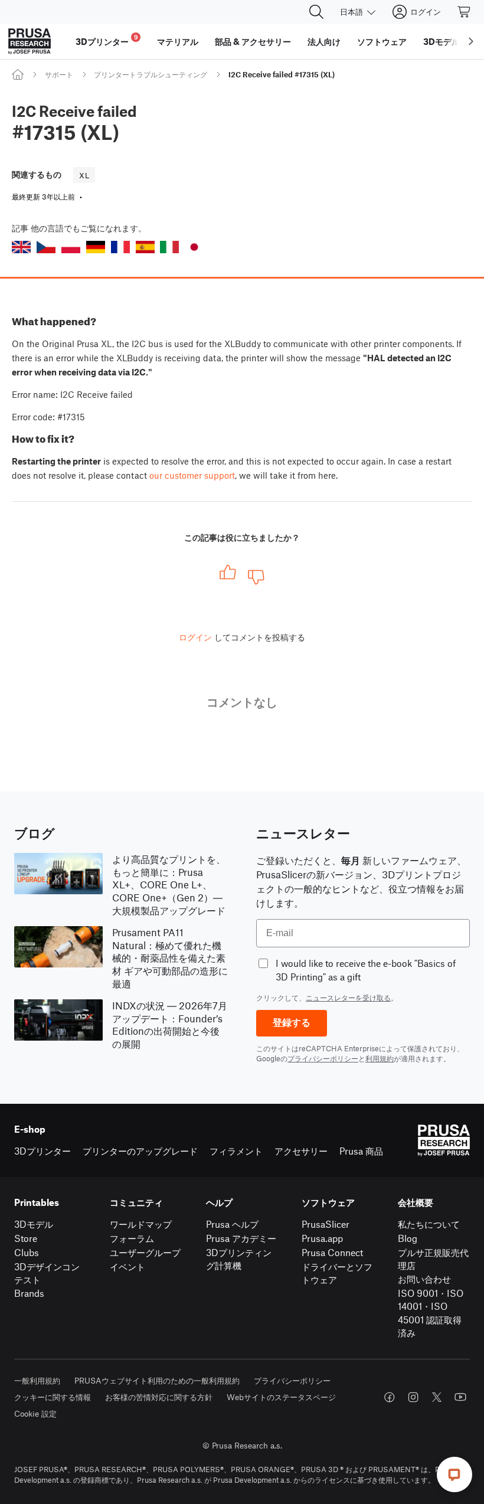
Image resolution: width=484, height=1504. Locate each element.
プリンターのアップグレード (140, 1150)
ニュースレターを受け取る (348, 997)
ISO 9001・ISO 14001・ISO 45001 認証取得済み (430, 1313)
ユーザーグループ (145, 1252)
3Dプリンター (42, 1150)
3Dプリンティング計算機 (239, 1259)
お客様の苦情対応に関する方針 (158, 1397)
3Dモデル (33, 1224)
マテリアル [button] (177, 41)
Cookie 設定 (35, 1413)
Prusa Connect (332, 1252)
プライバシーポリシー (322, 1058)
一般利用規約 (37, 1380)
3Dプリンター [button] (107, 40)
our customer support (192, 475)
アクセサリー (301, 1150)
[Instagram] (413, 1397)
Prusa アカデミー (241, 1238)
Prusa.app (322, 1238)
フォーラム (132, 1238)
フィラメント (236, 1150)
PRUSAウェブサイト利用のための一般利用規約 (157, 1380)
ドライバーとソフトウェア (337, 1273)
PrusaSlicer (325, 1224)
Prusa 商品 (361, 1150)
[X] (436, 1397)
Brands (29, 1293)
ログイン (195, 637)
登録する (291, 1023)
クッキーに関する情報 (52, 1397)
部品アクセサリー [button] (253, 41)
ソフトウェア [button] (382, 41)
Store (25, 1238)
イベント (127, 1266)
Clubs (26, 1252)
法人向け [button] (324, 41)
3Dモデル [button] (441, 41)
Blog (407, 1238)
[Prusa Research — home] (29, 41)
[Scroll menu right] (471, 41)
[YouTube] (460, 1397)
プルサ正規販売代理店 (433, 1259)
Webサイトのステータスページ (281, 1397)
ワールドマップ (141, 1224)
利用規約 (379, 1058)
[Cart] (464, 12)
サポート (59, 74)
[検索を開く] (316, 12)
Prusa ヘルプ (232, 1224)
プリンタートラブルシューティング (150, 74)
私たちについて (429, 1224)
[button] (21, 247)
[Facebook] (389, 1397)
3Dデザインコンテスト (47, 1273)
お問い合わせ (424, 1278)
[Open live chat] (454, 1474)
